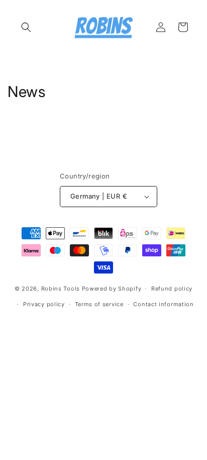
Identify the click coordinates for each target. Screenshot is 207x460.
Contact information (163, 304)
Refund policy (171, 288)
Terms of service (99, 304)
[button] (26, 27)
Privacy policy (44, 304)
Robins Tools (60, 288)
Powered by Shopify (112, 288)
